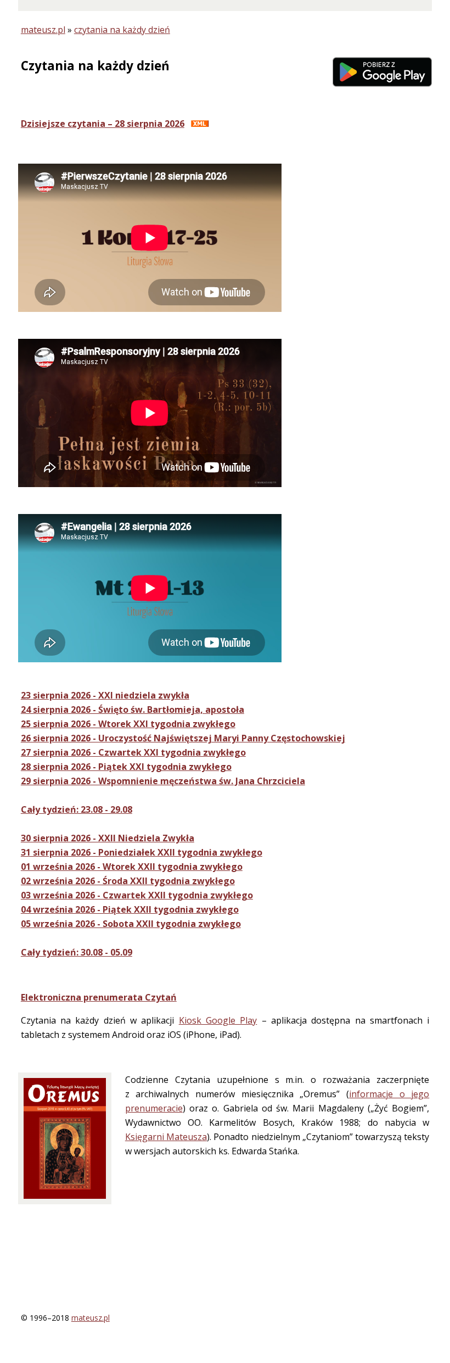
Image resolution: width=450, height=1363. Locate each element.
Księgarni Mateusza (166, 1137)
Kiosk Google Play (218, 1020)
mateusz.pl (43, 30)
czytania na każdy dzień (122, 30)
